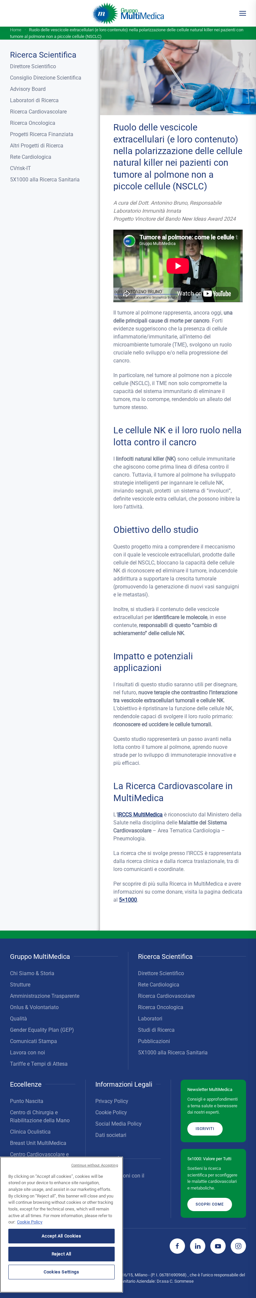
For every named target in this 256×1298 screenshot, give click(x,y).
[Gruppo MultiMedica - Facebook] (177, 1246)
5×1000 (128, 900)
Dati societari (110, 1135)
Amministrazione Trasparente (44, 996)
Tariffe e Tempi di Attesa (39, 1064)
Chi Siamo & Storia (32, 973)
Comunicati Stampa (33, 1041)
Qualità (18, 1018)
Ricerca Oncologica (32, 123)
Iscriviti (205, 1129)
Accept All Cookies (61, 1235)
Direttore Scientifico (33, 66)
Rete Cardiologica (30, 157)
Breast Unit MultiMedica (38, 1143)
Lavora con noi (27, 1052)
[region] (61, 1225)
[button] (242, 13)
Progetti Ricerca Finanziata (41, 134)
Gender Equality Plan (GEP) (42, 1030)
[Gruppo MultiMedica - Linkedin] (197, 1246)
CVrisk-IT (20, 168)
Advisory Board (28, 89)
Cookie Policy (111, 1112)
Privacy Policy (111, 1101)
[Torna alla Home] (128, 13)
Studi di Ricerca (156, 1030)
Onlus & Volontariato (34, 1007)
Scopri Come (210, 1204)
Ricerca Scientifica (43, 55)
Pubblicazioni (154, 1041)
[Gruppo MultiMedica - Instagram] (238, 1246)
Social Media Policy (118, 1124)
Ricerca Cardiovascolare (38, 111)
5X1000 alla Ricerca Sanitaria (45, 179)
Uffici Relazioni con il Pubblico (119, 1180)
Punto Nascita (26, 1101)
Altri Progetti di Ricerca (36, 145)
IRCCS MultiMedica (140, 814)
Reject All (62, 1253)
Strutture (20, 984)
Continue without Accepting (94, 1165)
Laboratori (150, 1018)
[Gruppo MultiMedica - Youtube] (218, 1246)
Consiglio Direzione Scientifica (45, 78)
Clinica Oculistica (30, 1132)
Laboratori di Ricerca (34, 100)
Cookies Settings (61, 1271)
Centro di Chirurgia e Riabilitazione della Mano (40, 1116)
